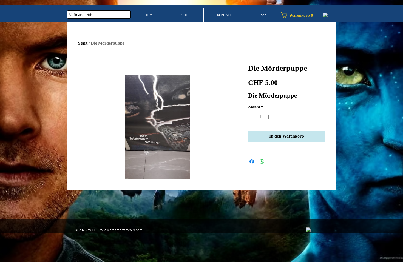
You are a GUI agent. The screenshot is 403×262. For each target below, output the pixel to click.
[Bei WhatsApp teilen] (262, 161)
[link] (299, 15)
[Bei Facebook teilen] (251, 161)
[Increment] (269, 117)
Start (82, 43)
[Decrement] (252, 117)
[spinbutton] (261, 117)
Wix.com (135, 230)
